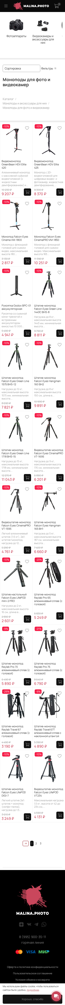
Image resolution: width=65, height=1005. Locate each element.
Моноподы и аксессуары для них (25, 103)
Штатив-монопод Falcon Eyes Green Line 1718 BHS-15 (15, 453)
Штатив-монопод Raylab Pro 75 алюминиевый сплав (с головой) (48, 668)
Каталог (8, 99)
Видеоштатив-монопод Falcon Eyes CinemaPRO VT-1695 (48, 453)
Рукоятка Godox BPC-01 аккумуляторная (16, 307)
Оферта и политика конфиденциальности (32, 967)
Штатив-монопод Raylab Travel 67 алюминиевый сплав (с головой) (16, 731)
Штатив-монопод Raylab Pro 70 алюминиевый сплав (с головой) (16, 668)
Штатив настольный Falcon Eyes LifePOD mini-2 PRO (14, 598)
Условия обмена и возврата (32, 979)
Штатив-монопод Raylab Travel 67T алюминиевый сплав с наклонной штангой (47, 731)
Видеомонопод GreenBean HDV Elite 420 (14, 164)
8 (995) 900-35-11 (32, 937)
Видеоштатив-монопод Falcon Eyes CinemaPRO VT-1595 (16, 525)
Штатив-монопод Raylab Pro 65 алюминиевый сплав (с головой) (48, 599)
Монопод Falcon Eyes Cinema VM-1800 (15, 238)
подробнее (33, 990)
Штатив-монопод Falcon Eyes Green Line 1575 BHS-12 (15, 381)
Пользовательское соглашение (32, 973)
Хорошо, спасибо (32, 999)
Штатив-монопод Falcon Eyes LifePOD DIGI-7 (14, 792)
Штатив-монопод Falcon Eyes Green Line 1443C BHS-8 (48, 309)
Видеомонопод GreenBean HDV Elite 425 (46, 164)
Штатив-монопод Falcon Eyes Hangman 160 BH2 (47, 381)
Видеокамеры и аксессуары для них (43, 39)
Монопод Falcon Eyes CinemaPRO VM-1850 (47, 238)
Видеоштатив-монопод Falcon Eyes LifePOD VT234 (48, 792)
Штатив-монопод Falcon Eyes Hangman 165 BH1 (47, 525)
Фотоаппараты (16, 36)
